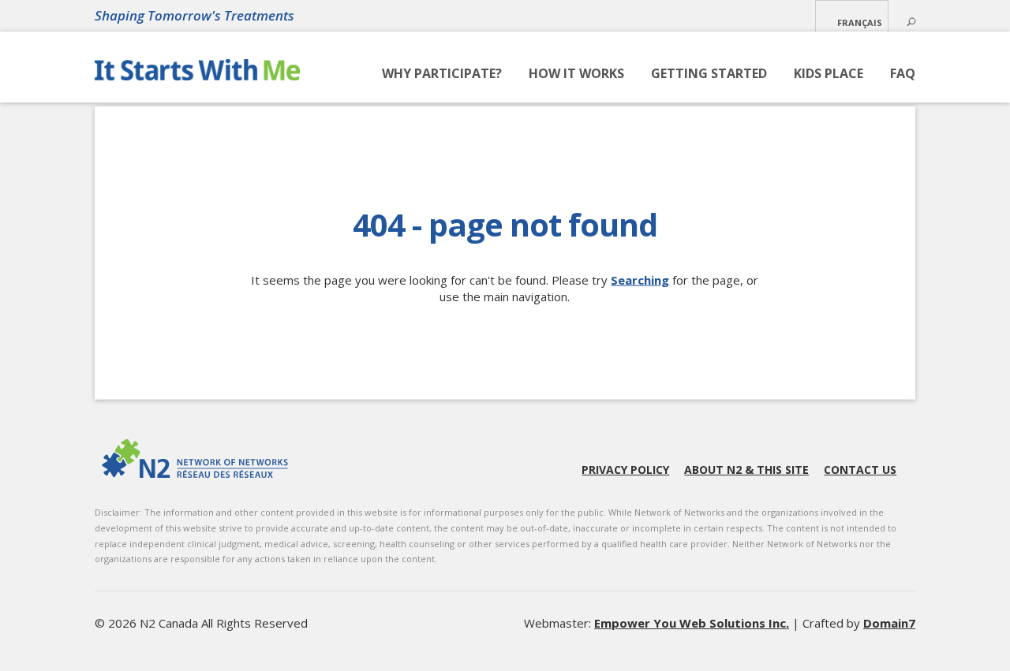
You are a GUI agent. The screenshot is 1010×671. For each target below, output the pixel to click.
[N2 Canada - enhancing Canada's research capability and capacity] (195, 458)
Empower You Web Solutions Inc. (691, 623)
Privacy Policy (625, 469)
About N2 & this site (746, 469)
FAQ (902, 73)
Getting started (709, 73)
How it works (576, 73)
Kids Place (828, 73)
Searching (640, 280)
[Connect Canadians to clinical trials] (197, 74)
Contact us (860, 469)
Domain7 (889, 623)
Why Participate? (442, 73)
